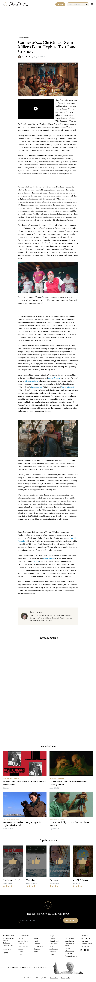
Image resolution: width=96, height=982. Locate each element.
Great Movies (54, 944)
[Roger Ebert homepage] (15, 4)
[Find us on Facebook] (81, 950)
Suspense (37, 949)
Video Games (69, 941)
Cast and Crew (7, 945)
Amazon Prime (23, 941)
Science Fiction (39, 946)
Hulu (20, 954)
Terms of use (54, 978)
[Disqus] (48, 712)
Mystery (36, 938)
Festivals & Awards (23, 37)
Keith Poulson (36, 387)
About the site (85, 938)
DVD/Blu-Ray (69, 938)
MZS (51, 946)
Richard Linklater (32, 381)
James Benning (54, 378)
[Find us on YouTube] (85, 950)
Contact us (84, 941)
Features (68, 948)
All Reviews (6, 943)
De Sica (36, 561)
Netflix (36, 941)
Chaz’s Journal (54, 941)
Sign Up (5, 953)
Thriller (36, 951)
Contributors (85, 946)
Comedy (21, 944)
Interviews (53, 951)
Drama (20, 949)
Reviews (52, 938)
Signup (60, 4)
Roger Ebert (69, 953)
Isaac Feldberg (27, 57)
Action (20, 938)
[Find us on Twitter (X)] (88, 950)
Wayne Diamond (67, 387)
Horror (20, 951)
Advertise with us (86, 944)
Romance (37, 944)
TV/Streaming (69, 951)
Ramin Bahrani (49, 558)
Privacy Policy (65, 978)
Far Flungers (54, 949)
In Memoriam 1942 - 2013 (41, 967)
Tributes (52, 954)
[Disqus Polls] (48, 666)
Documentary (23, 946)
